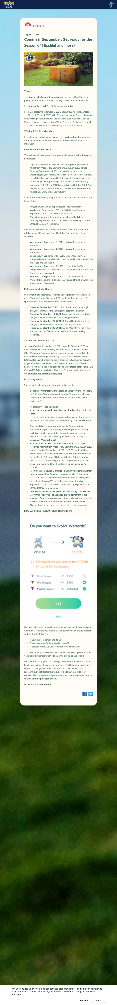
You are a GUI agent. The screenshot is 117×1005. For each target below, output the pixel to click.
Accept (98, 1000)
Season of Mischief (39, 96)
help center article (46, 678)
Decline (84, 1000)
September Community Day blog (45, 373)
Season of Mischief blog (42, 439)
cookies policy (92, 988)
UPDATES (39, 26)
